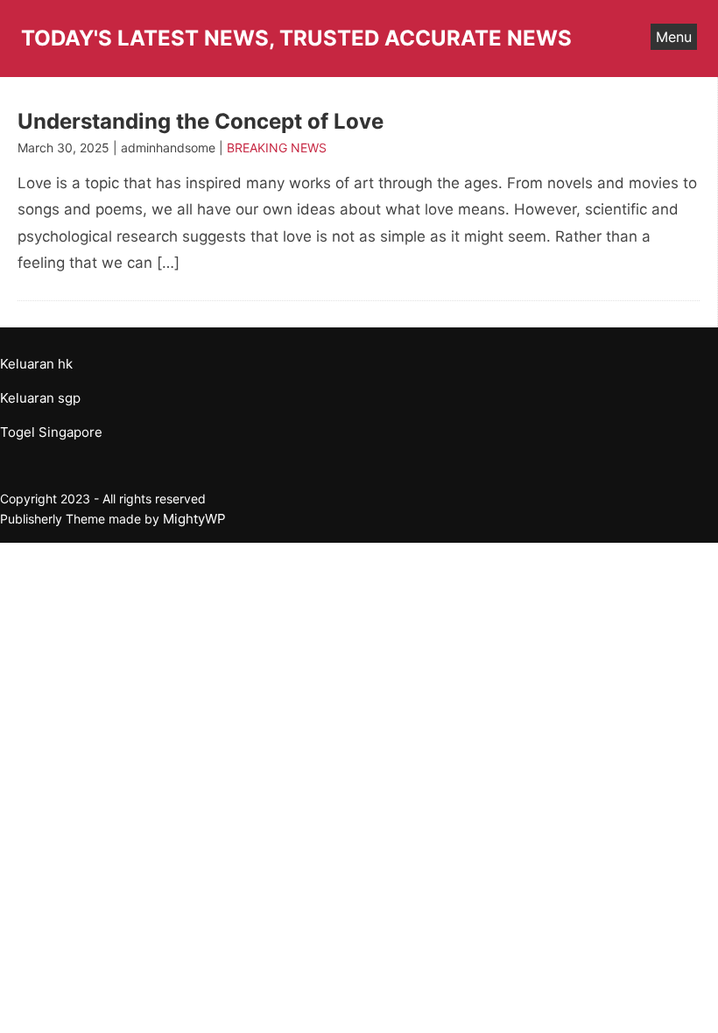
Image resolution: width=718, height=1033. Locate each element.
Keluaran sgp (40, 398)
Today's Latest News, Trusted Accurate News (296, 38)
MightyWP (194, 518)
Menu (674, 37)
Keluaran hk (36, 363)
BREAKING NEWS (277, 147)
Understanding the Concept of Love (201, 121)
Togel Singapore (51, 432)
